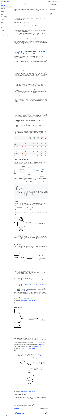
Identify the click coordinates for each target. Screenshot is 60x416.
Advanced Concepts (4, 13)
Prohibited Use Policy (4, 35)
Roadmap (51, 8)
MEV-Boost (3, 19)
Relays (30, 250)
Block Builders (52, 12)
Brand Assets (3, 36)
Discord (2, 27)
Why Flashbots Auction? (53, 4)
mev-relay (15, 16)
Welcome (2, 3)
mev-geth (25, 15)
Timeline (51, 5)
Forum (2, 25)
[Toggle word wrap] (45, 185)
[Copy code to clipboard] (46, 185)
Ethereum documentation (37, 355)
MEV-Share (3, 21)
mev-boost (32, 18)
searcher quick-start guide (21, 241)
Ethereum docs (27, 290)
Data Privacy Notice (4, 32)
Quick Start (3, 8)
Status (2, 30)
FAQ (2, 14)
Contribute (2, 24)
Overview (3, 6)
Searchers (51, 10)
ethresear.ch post (42, 344)
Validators (51, 14)
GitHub (48, 1)
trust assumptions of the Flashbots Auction (28, 300)
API (10, 1)
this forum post (39, 346)
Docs (8, 1)
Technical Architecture (52, 9)
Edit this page (17, 408)
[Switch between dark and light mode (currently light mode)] (51, 1)
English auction (29, 76)
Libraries (2, 11)
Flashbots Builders (4, 5)
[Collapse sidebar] (6, 415)
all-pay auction (36, 76)
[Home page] (15, 4)
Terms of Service (3, 33)
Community (3, 22)
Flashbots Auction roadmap (25, 401)
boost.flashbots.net (43, 389)
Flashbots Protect (4, 17)
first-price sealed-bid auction (36, 96)
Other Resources (4, 16)
